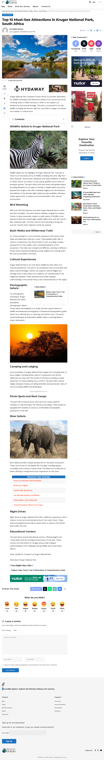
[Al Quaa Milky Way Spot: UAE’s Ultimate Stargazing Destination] (76, 195)
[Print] (97, 30)
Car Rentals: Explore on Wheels (27, 495)
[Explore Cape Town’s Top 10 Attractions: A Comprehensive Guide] (39, 294)
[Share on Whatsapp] (50, 589)
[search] (90, 2)
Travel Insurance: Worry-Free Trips (28, 505)
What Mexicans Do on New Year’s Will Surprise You (92, 219)
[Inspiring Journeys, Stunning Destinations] (11, 2)
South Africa (7, 15)
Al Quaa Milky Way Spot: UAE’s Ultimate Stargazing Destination (92, 194)
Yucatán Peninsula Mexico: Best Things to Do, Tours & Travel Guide (92, 183)
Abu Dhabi (86, 199)
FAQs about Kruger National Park (23, 560)
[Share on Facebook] (88, 30)
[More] (100, 30)
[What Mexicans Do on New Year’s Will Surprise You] (76, 220)
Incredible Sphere (16, 29)
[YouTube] (101, 750)
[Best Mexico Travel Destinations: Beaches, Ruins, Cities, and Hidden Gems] (76, 206)
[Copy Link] (94, 30)
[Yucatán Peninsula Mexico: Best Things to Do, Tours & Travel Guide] (76, 184)
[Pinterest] (91, 46)
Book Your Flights (21, 485)
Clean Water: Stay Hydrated (25, 500)
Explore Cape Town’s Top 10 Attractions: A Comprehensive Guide (55, 294)
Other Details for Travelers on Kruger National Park (30, 554)
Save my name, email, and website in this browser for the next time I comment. (31, 665)
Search (97, 232)
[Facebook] (75, 46)
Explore (86, 158)
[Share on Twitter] (91, 30)
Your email (5, 733)
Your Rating (7, 630)
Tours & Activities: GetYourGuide (27, 480)
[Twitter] (84, 46)
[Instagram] (98, 46)
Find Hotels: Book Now (23, 490)
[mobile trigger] (3, 2)
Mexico (85, 188)
